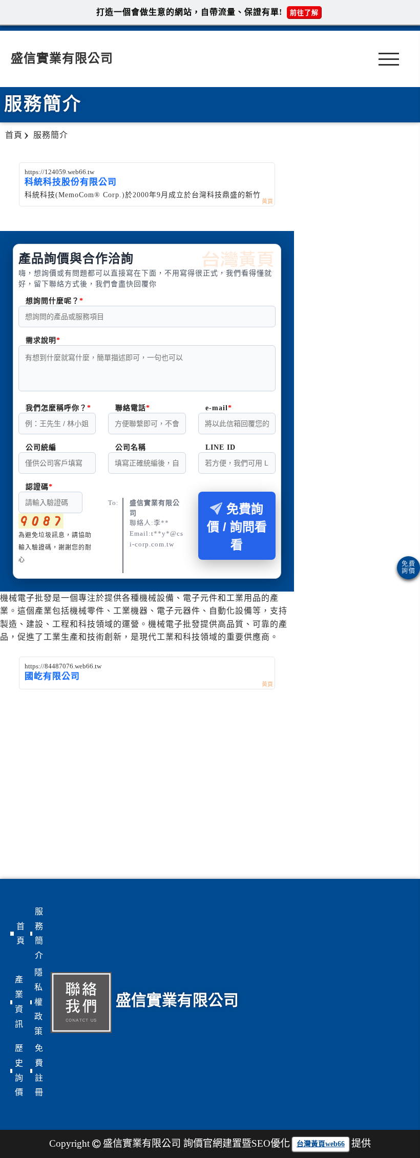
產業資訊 (19, 1001)
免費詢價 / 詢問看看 (237, 527)
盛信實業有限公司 (62, 58)
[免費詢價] (408, 567)
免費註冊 (39, 1070)
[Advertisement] (147, 766)
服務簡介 (39, 933)
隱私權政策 (38, 1002)
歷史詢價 (19, 1070)
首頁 (20, 933)
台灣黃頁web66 (321, 1144)
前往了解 (304, 12)
